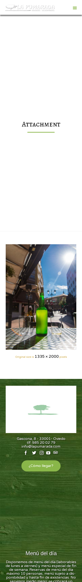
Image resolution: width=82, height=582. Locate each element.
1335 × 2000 (47, 356)
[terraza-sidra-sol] (41, 297)
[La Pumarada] (30, 8)
